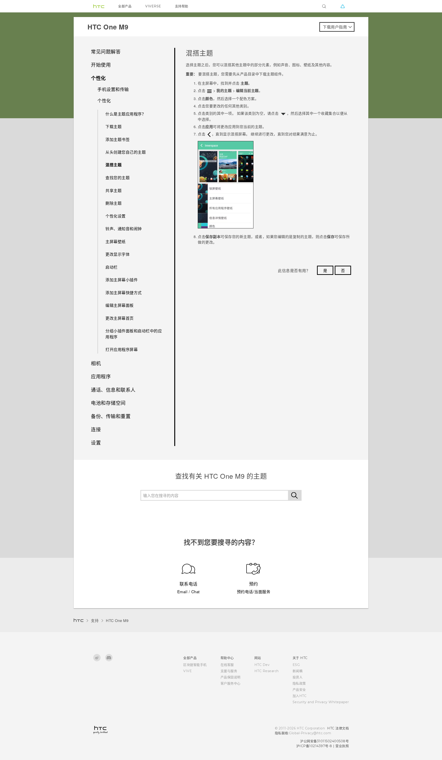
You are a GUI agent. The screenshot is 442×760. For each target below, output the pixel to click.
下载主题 (113, 126)
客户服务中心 (231, 683)
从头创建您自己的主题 (125, 152)
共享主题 (113, 190)
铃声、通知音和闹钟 (123, 228)
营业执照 (342, 746)
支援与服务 (229, 671)
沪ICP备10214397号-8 (314, 746)
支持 (95, 620)
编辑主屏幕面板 (119, 305)
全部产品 (124, 6)
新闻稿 (298, 671)
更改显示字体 (117, 254)
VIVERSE (153, 6)
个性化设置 (115, 216)
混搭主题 (113, 164)
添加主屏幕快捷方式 (123, 292)
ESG (296, 665)
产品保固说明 (231, 677)
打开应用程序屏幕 (121, 349)
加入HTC (300, 696)
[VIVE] (342, 6)
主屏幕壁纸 (115, 241)
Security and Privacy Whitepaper (321, 702)
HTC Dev (262, 665)
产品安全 (299, 690)
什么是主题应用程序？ (125, 114)
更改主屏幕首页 (119, 318)
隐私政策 (299, 683)
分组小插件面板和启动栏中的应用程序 (133, 334)
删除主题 (113, 203)
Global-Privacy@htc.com (310, 733)
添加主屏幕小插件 (121, 279)
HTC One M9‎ (117, 620)
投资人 (298, 677)
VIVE (187, 671)
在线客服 (227, 665)
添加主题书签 (117, 139)
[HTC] (98, 6)
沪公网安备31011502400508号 (324, 741)
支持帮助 (181, 6)
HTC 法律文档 (338, 728)
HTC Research (266, 671)
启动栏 (111, 267)
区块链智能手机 (195, 665)
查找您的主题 (117, 177)
